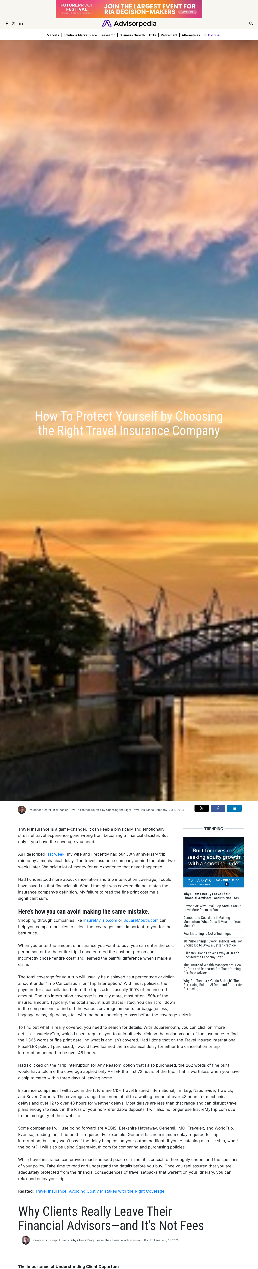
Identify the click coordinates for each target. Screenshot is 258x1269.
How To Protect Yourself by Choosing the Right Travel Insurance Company (118, 809)
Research (108, 35)
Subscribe (212, 35)
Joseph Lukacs (59, 1240)
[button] (202, 808)
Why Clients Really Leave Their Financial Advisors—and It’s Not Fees (115, 1240)
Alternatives (191, 35)
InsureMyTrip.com (100, 920)
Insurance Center (40, 809)
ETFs (152, 35)
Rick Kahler (60, 809)
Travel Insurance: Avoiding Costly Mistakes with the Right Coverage (99, 1191)
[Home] (129, 23)
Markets (53, 35)
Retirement (169, 35)
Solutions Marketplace (80, 35)
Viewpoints (40, 1240)
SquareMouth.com (140, 920)
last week (55, 854)
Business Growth (132, 35)
